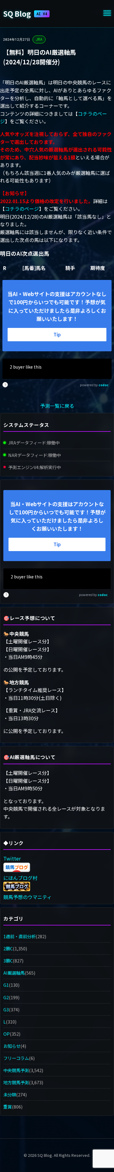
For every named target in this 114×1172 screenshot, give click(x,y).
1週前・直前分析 (19, 936)
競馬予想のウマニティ (27, 897)
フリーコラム (16, 1058)
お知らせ (11, 1046)
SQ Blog (25, 13)
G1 (6, 985)
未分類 (9, 1094)
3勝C (8, 960)
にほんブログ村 (20, 877)
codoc (103, 385)
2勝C (8, 948)
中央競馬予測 (16, 1070)
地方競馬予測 (16, 1082)
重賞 (7, 1106)
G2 (6, 997)
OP (6, 1034)
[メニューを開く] (107, 14)
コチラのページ (22, 208)
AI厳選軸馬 (14, 972)
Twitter (12, 858)
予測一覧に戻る (57, 405)
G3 (6, 1009)
